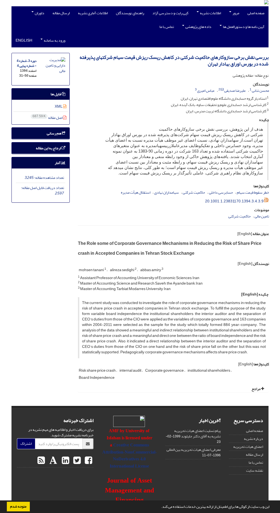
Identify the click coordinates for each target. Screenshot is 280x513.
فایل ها (56, 94)
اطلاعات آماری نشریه (93, 13)
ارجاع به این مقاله (49, 148)
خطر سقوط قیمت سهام (253, 192)
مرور (235, 13)
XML (59, 106)
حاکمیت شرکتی (194, 192)
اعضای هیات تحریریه (248, 446)
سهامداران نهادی (166, 192)
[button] (160, 507)
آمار (58, 163)
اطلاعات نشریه (210, 13)
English (24, 40)
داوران (39, 13)
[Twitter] (76, 461)
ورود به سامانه (54, 40)
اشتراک (26, 443)
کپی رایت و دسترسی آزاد (170, 13)
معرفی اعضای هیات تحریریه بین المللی (194, 449)
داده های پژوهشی (198, 26)
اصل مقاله (48, 117)
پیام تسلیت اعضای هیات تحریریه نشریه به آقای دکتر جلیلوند (197, 433)
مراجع (256, 388)
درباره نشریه (253, 438)
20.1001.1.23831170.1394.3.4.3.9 (234, 201)
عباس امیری (206, 90)
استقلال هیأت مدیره (135, 192)
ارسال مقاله (61, 13)
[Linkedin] (65, 461)
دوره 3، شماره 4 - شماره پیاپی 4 (26, 63)
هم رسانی (54, 133)
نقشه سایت (254, 470)
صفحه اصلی (255, 13)
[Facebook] (88, 461)
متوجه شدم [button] (18, 506)
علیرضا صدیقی (235, 90)
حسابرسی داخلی (221, 192)
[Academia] (52, 461)
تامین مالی (262, 216)
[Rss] (41, 461)
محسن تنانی (260, 90)
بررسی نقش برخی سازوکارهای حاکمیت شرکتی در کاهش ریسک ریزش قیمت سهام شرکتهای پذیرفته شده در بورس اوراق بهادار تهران (174, 61)
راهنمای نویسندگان (130, 13)
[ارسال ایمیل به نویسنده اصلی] (222, 89)
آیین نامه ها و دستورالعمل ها (243, 26)
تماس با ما (166, 26)
